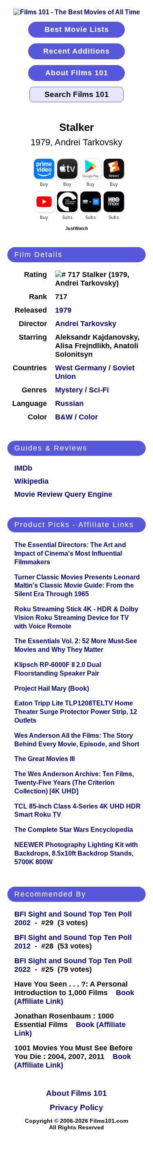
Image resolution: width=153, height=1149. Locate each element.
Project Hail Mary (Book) (51, 688)
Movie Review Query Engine (63, 494)
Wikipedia (31, 481)
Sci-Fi (99, 390)
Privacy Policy (76, 1107)
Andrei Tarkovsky (85, 324)
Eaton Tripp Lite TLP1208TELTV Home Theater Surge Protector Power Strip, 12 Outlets (75, 712)
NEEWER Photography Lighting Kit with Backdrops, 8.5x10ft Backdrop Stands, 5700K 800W (76, 853)
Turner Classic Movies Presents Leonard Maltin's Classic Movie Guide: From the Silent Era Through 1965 (77, 586)
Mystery (69, 390)
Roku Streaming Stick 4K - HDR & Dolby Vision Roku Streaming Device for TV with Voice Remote (76, 618)
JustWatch (76, 228)
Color (88, 417)
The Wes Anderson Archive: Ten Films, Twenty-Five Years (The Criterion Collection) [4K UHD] (74, 783)
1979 (63, 310)
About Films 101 (76, 73)
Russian (69, 403)
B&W (64, 417)
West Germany (80, 368)
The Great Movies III (44, 758)
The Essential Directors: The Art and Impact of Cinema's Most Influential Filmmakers (70, 553)
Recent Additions (76, 51)
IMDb (23, 468)
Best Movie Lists (76, 29)
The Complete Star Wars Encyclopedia (73, 829)
